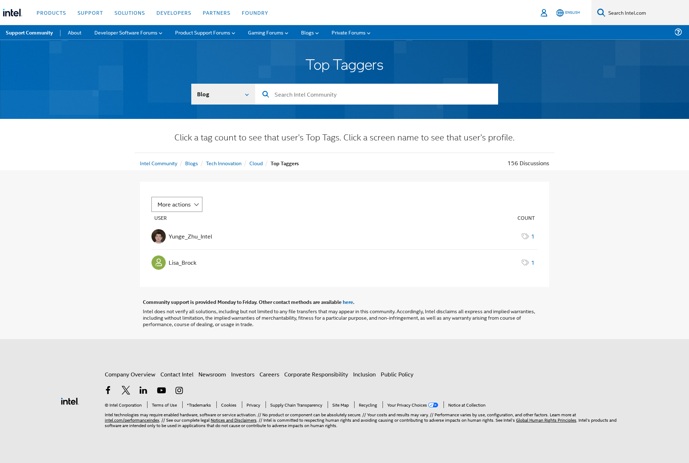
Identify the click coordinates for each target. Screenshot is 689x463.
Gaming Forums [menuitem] (265, 32)
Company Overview (130, 374)
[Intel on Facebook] (108, 391)
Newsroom (212, 374)
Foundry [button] (255, 12)
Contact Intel (176, 374)
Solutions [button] (129, 12)
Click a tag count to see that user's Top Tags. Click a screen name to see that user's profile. (344, 138)
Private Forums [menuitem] (349, 32)
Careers (269, 374)
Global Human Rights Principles (546, 419)
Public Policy (397, 374)
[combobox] (376, 94)
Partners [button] (216, 12)
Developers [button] (173, 12)
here (348, 302)
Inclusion (364, 374)
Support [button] (90, 12)
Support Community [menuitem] (29, 32)
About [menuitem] (74, 32)
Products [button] (51, 12)
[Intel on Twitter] (126, 391)
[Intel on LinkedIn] (143, 391)
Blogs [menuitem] (307, 32)
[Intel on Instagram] (179, 391)
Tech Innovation (224, 163)
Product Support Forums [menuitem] (202, 32)
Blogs (191, 163)
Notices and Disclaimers (234, 419)
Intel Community (158, 163)
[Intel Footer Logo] (70, 400)
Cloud (256, 163)
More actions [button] (174, 204)
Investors (242, 374)
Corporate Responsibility (316, 374)
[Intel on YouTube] (161, 391)
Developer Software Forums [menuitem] (126, 32)
